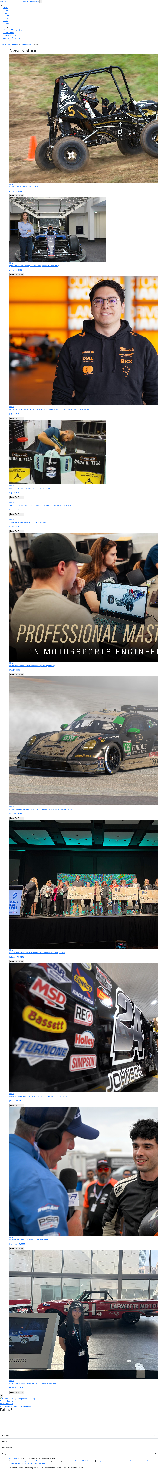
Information (7, 1448)
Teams (6, 13)
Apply (5, 20)
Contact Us (42, 1463)
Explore (5, 1441)
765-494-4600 (25, 1406)
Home (5, 8)
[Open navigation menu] (40, 1)
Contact (6, 23)
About (5, 10)
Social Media (8, 33)
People (6, 18)
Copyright (13, 1458)
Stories (6, 15)
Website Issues (17, 1463)
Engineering (13, 45)
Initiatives (7, 40)
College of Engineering (12, 30)
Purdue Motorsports (30, 1)
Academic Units (9, 35)
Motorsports (26, 45)
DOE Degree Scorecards (139, 1461)
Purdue (3, 45)
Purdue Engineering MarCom (28, 1461)
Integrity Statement (104, 1461)
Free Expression (120, 1461)
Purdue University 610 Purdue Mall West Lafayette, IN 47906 (10, 1403)
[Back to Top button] (1, 1395)
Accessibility (74, 1461)
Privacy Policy (30, 1463)
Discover (5, 1435)
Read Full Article (16, 196)
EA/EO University (88, 1461)
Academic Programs (11, 38)
